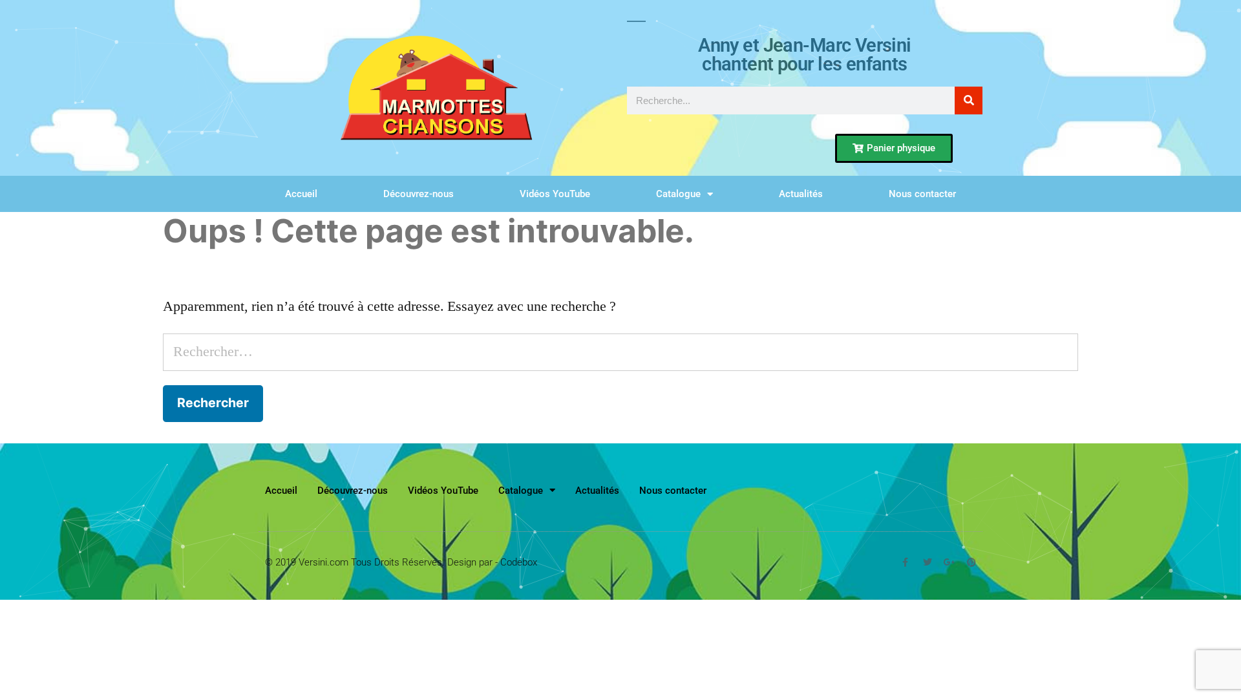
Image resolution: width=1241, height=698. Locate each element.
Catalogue (678, 194)
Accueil (301, 194)
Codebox (518, 562)
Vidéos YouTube (555, 194)
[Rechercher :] (620, 352)
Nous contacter (922, 194)
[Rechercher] (968, 100)
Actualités (801, 194)
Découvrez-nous (418, 194)
